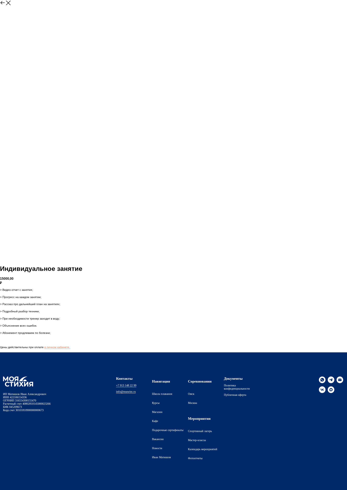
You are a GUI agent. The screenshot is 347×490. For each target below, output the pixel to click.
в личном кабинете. (57, 347)
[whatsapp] (322, 382)
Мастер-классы (197, 440)
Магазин (157, 412)
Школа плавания (162, 393)
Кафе (155, 421)
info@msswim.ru (126, 391)
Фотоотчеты (195, 458)
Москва (192, 402)
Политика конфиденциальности (237, 387)
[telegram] (331, 382)
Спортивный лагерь (200, 431)
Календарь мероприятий (202, 449)
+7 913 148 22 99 (126, 385)
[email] (340, 382)
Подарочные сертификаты (167, 430)
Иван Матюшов (161, 457)
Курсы (155, 402)
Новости (157, 448)
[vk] (322, 392)
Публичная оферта (235, 394)
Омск (191, 393)
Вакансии (158, 439)
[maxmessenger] (331, 392)
